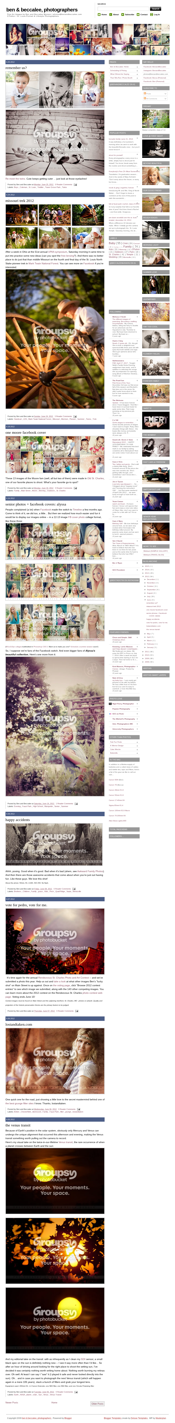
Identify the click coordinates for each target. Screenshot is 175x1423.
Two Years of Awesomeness (123, 543)
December (151, 579)
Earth (16, 1395)
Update (115, 403)
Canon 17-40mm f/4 (117, 800)
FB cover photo (76, 517)
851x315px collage (13, 647)
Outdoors (51, 491)
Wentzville (77, 891)
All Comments (151, 99)
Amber (17, 1112)
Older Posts (97, 1404)
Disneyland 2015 (119, 442)
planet (29, 1395)
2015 (147, 566)
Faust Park (27, 806)
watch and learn (119, 504)
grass (40, 891)
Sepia (69, 891)
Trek (95, 419)
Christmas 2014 (118, 640)
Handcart (18, 419)
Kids (46, 891)
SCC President (118, 570)
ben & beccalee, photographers (42, 9)
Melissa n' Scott (119, 317)
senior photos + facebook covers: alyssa (35, 504)
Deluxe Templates (139, 1418)
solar (35, 1395)
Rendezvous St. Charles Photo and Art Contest (64, 977)
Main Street (26, 491)
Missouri (56, 419)
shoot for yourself (116, 155)
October (150, 586)
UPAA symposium (57, 251)
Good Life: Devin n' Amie (122, 440)
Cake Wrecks (115, 749)
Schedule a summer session (82, 647)
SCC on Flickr (118, 714)
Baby (112, 243)
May (149, 634)
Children (26, 891)
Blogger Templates (113, 1418)
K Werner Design (117, 746)
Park (132, 252)
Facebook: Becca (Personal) (155, 78)
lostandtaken (78, 1112)
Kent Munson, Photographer (124, 666)
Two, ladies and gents (121, 464)
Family (17, 491)
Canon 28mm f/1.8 (116, 790)
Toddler (40, 187)
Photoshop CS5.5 (40, 647)
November (151, 583)
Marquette (48, 806)
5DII (83, 1359)
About (116, 14)
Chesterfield (26, 1112)
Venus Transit (55, 1395)
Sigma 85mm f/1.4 (116, 805)
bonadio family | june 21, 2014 (121, 139)
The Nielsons (117, 400)
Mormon (65, 419)
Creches (116, 247)
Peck (52, 891)
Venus (46, 1395)
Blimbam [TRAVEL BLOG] (154, 555)
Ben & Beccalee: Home (119, 67)
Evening (17, 806)
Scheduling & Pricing (118, 70)
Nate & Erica (117, 678)
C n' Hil (115, 420)
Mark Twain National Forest (43, 263)
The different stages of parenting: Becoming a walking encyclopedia (124, 321)
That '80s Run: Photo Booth (121, 78)
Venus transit (66, 1142)
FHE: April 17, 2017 (120, 363)
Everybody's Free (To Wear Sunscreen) (124, 171)
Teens (89, 419)
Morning (42, 491)
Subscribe (129, 14)
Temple (130, 254)
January (150, 647)
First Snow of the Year (121, 383)
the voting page (61, 985)
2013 (147, 573)
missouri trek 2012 (19, 201)
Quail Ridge (60, 891)
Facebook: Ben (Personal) (154, 81)
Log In (157, 14)
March (149, 640)
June (149, 600)
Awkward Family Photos (90, 871)
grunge (68, 1112)
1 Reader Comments (65, 804)
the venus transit (17, 1125)
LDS (25, 419)
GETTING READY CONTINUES (125, 649)
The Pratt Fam (118, 380)
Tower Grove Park (53, 187)
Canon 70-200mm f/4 (117, 816)
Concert (136, 243)
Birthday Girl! (117, 523)
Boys (16, 187)
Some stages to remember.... (124, 422)
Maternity (123, 249)
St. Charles (61, 491)
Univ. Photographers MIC (122, 724)
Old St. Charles (95, 478)
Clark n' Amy (117, 341)
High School (38, 806)
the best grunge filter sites (19, 1103)
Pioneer (73, 419)
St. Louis (32, 187)
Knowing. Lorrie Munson (122, 647)
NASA (22, 1395)
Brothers (18, 891)
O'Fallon (136, 249)
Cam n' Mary (117, 521)
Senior (57, 806)
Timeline (77, 509)
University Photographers (123, 729)
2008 (147, 662)
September (151, 590)
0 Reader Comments (64, 184)
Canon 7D (113, 785)
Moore (35, 491)
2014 (147, 570)
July (149, 596)
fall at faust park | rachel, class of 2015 (124, 204)
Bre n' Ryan (117, 563)
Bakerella (114, 753)
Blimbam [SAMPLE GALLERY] (156, 551)
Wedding (113, 257)
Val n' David (117, 541)
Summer (81, 419)
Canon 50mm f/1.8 (116, 795)
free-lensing (67, 255)
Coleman (24, 187)
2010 (147, 655)
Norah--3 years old (119, 343)
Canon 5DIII (113, 780)
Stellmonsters (118, 361)
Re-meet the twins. (15, 178)
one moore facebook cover (25, 432)
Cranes (115, 669)
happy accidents (17, 820)
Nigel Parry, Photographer (123, 704)
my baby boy (117, 680)
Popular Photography (121, 709)
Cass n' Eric (117, 462)
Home (104, 14)
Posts (148, 94)
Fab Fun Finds (116, 742)
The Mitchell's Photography (123, 719)
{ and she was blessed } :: (122, 484)
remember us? (16, 68)
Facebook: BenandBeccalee (155, 67)
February (150, 644)
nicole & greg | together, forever (121, 188)
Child (125, 243)
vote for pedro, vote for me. (26, 905)
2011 (147, 652)
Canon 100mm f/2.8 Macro (119, 810)
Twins (64, 187)
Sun (40, 1395)
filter (62, 1112)
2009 (147, 658)
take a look (60, 981)
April (149, 637)
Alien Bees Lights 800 (117, 821)
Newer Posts (11, 1402)
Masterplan (161, 1418)
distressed (37, 1112)
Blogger (68, 1418)
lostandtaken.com (18, 1024)
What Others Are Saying (119, 74)
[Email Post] (75, 184)
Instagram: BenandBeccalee (155, 70)
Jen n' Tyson (117, 482)
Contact (144, 14)
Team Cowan (117, 501)
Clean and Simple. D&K (122, 637)
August (150, 593)
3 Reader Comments (63, 416)
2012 (147, 576)
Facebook (88, 263)
